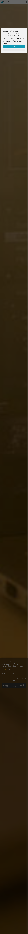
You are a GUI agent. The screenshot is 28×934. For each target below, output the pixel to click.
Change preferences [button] (14, 50)
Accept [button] (14, 46)
